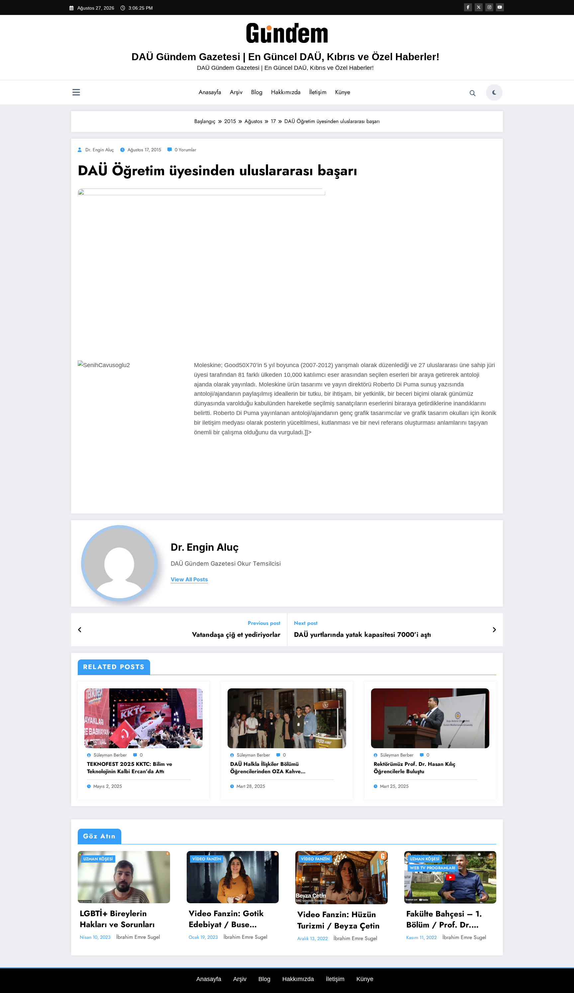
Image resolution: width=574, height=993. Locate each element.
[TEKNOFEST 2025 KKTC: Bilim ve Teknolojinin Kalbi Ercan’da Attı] (143, 718)
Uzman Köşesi (98, 859)
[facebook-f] (468, 7)
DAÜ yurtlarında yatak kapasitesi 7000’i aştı (362, 634)
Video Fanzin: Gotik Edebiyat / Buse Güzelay (226, 919)
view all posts (189, 579)
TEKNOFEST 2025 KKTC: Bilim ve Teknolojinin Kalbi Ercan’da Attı (129, 768)
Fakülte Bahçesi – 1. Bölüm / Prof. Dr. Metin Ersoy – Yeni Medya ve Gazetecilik (447, 919)
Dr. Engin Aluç (99, 149)
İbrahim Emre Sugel (138, 937)
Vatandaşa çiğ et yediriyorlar (236, 634)
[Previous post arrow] (80, 630)
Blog (256, 92)
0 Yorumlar (185, 149)
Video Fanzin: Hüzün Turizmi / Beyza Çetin (338, 920)
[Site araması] (472, 93)
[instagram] (489, 7)
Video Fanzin (206, 859)
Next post (306, 623)
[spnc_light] (494, 92)
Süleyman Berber (110, 755)
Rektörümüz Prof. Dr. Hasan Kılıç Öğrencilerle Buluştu (414, 768)
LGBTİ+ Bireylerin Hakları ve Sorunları (117, 919)
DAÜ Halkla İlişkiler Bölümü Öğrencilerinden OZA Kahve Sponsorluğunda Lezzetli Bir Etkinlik (274, 768)
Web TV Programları (432, 868)
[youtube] (500, 7)
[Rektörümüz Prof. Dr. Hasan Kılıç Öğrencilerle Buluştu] (430, 718)
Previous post (264, 623)
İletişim (318, 92)
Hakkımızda (286, 92)
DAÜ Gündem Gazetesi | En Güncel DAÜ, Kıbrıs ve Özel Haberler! (285, 56)
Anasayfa (210, 92)
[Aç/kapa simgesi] (76, 93)
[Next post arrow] (494, 630)
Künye (342, 92)
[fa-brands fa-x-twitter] (479, 7)
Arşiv (236, 92)
